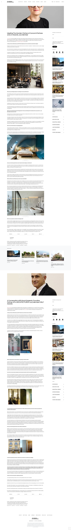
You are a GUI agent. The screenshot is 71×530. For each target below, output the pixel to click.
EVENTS (53, 361)
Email (53, 305)
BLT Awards (25, 309)
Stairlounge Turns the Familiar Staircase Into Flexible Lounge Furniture (57, 110)
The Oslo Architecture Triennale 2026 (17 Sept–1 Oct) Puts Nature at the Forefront (58, 96)
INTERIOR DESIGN (54, 80)
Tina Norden (9, 38)
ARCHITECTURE (54, 67)
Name (53, 34)
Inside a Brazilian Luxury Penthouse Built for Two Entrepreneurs (57, 82)
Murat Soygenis (9, 307)
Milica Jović (52, 267)
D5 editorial (12, 237)
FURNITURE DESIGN (54, 108)
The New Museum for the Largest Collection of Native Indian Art (57, 69)
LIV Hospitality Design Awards (20, 41)
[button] (1, 2)
